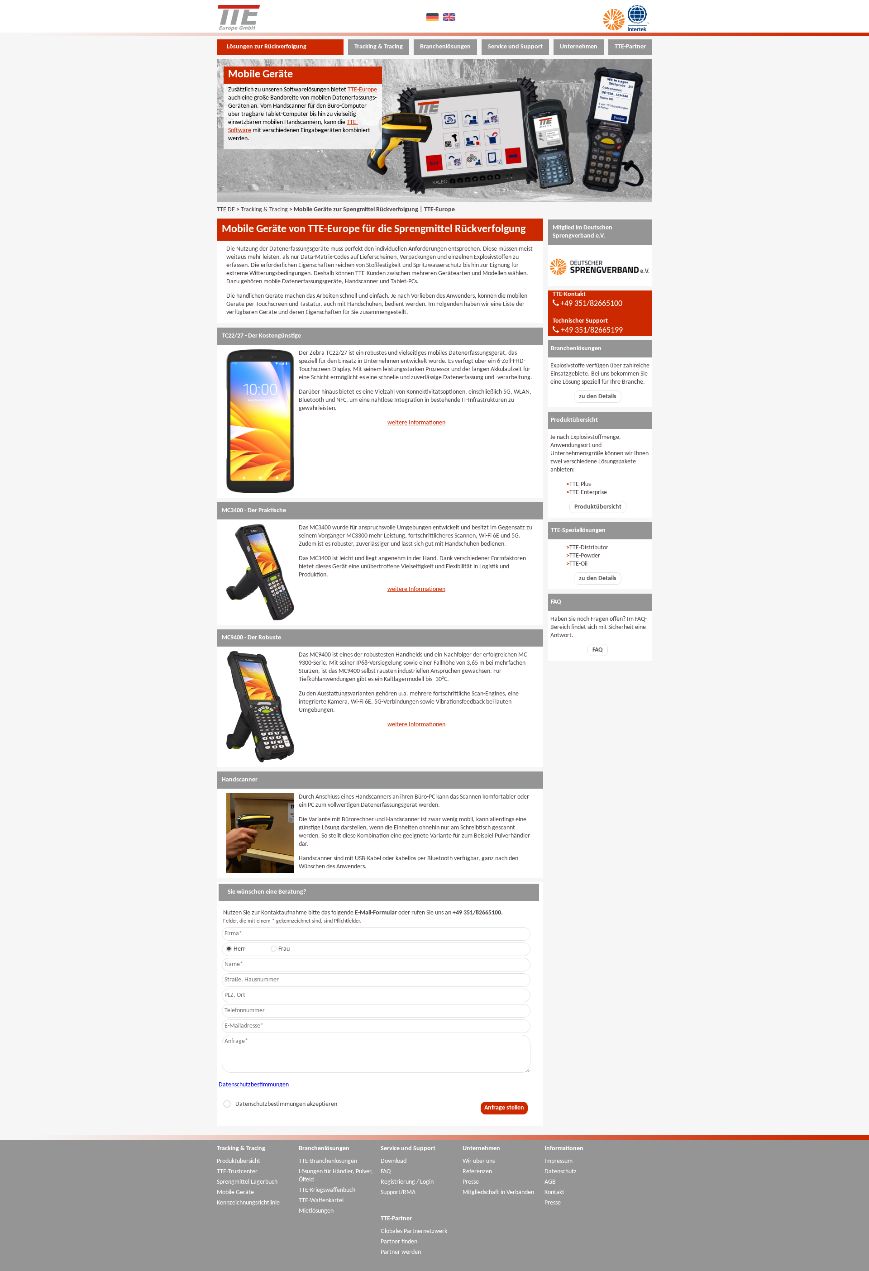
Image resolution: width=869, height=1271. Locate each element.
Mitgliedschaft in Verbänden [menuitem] (498, 1192)
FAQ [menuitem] (386, 1171)
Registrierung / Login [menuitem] (407, 1182)
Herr (239, 949)
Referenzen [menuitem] (477, 1171)
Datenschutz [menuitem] (560, 1171)
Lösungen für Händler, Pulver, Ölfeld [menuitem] (336, 1175)
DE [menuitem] (434, 17)
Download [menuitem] (393, 1161)
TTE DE (226, 209)
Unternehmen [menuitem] (578, 46)
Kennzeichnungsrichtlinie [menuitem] (248, 1203)
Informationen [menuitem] (563, 1148)
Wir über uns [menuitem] (479, 1161)
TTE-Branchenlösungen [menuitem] (328, 1161)
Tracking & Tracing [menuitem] (378, 46)
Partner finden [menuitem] (399, 1241)
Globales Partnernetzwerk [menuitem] (414, 1231)
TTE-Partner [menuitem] (630, 46)
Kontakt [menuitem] (554, 1192)
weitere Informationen (416, 422)
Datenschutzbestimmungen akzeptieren (286, 1104)
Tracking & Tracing (264, 209)
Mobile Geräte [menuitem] (235, 1192)
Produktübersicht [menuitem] (238, 1161)
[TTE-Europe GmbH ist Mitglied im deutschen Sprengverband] (600, 281)
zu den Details (597, 396)
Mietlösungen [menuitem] (316, 1211)
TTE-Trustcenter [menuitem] (237, 1171)
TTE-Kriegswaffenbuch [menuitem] (327, 1190)
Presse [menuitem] (471, 1182)
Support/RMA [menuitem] (398, 1192)
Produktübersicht (597, 507)
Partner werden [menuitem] (401, 1252)
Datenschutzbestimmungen (254, 1084)
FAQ (597, 650)
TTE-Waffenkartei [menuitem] (321, 1200)
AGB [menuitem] (550, 1182)
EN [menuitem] (450, 17)
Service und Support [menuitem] (515, 46)
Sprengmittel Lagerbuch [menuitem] (247, 1182)
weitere (398, 589)
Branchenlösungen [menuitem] (445, 46)
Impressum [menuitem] (558, 1161)
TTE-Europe (362, 89)
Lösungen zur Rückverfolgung (266, 46)
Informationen (427, 589)
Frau (284, 949)
